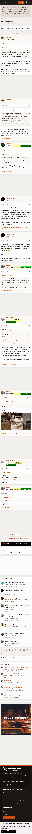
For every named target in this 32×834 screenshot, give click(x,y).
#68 (30, 397)
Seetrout (6, 584)
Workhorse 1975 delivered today (13, 687)
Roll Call (12, 609)
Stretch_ (6, 609)
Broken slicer (7, 680)
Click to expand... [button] (16, 124)
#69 (30, 468)
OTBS (5, 693)
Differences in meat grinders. (12, 598)
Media (18, 796)
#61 (30, 43)
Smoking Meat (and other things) (22, 799)
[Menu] (2, 2)
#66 (30, 271)
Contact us (6, 799)
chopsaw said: (6, 472)
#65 (30, 240)
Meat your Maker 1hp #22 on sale (14, 582)
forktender (7, 592)
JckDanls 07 (7, 635)
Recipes (19, 793)
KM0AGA (4, 23)
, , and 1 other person (15, 228)
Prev (12, 33)
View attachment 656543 (8, 479)
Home (4, 793)
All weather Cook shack (11, 641)
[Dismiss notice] (29, 7)
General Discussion (15, 618)
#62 (30, 105)
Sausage (13, 592)
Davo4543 (7, 643)
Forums (5, 796)
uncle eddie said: (6, 402)
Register (5, 814)
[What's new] (26, 2)
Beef (4, 677)
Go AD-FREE (9, 817)
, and (15, 433)
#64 (30, 204)
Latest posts (5, 664)
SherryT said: (5, 154)
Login (4, 811)
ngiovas (6, 599)
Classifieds (20, 804)
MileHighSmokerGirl (9, 626)
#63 (30, 150)
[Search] (30, 2)
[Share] (28, 43)
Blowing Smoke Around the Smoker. (13, 671)
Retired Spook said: (7, 110)
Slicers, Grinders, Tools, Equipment (19, 584)
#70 (30, 493)
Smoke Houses (15, 643)
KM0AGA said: (5, 330)
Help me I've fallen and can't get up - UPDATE (17, 667)
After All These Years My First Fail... (14, 633)
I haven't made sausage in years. (14, 590)
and (9, 364)
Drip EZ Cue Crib (9, 624)
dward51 (6, 618)
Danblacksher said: (7, 47)
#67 (30, 325)
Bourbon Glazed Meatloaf (11, 674)
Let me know (6, 13)
